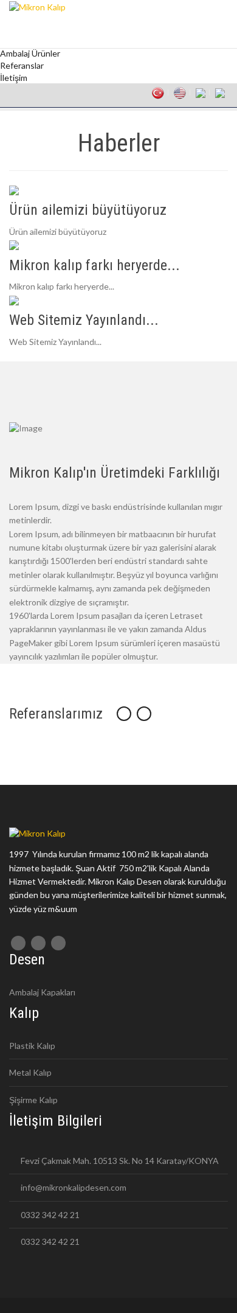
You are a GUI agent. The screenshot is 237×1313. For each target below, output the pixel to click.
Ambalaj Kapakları (42, 992)
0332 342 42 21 (49, 1215)
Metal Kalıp (30, 1072)
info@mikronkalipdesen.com (72, 1187)
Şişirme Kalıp (33, 1100)
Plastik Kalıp (32, 1045)
